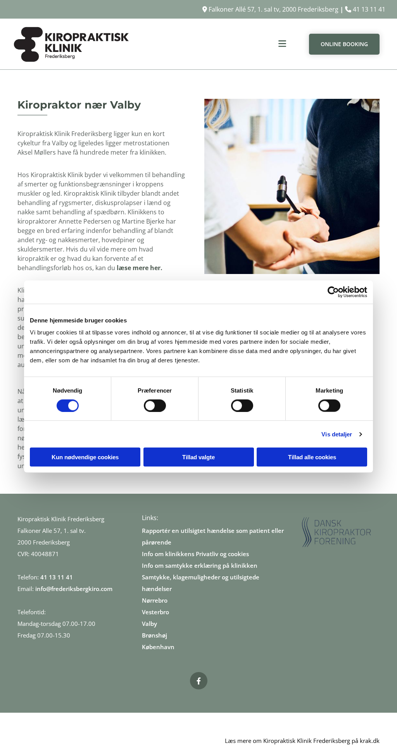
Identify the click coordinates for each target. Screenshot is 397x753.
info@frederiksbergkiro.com (73, 589)
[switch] (155, 405)
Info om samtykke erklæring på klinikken (199, 565)
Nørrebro (154, 600)
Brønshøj (154, 635)
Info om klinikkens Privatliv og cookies (195, 554)
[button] (214, 44)
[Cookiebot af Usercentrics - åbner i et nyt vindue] (333, 292)
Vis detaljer (336, 434)
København (158, 647)
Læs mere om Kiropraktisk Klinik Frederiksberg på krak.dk (302, 740)
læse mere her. (139, 268)
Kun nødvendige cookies (85, 457)
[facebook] (198, 680)
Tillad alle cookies (312, 457)
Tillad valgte (198, 457)
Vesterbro (155, 612)
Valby (149, 623)
